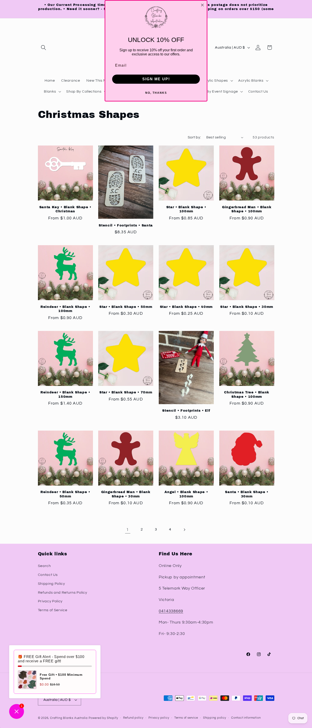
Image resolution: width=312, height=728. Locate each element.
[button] (44, 47)
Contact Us (48, 574)
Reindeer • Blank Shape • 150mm (65, 394)
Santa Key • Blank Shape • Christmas (65, 209)
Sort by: (194, 137)
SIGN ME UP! (156, 79)
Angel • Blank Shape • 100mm (186, 494)
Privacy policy (158, 718)
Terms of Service (52, 610)
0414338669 (171, 611)
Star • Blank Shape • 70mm (125, 392)
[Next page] (184, 530)
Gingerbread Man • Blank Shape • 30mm (126, 494)
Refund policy (133, 718)
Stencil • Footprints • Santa (126, 225)
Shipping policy (214, 718)
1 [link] (127, 530)
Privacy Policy (50, 601)
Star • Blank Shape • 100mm (186, 209)
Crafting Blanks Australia (69, 718)
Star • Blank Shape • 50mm (125, 307)
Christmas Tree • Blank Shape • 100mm (246, 394)
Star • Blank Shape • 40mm (186, 307)
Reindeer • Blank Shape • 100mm (65, 309)
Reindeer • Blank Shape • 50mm (65, 494)
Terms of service (186, 718)
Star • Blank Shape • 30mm (246, 307)
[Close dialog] (202, 5)
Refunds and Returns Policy (62, 592)
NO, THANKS (156, 92)
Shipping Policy (51, 583)
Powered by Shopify (103, 718)
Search (44, 565)
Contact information (246, 718)
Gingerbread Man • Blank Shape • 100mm (246, 209)
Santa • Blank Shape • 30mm (246, 494)
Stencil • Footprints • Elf (186, 410)
